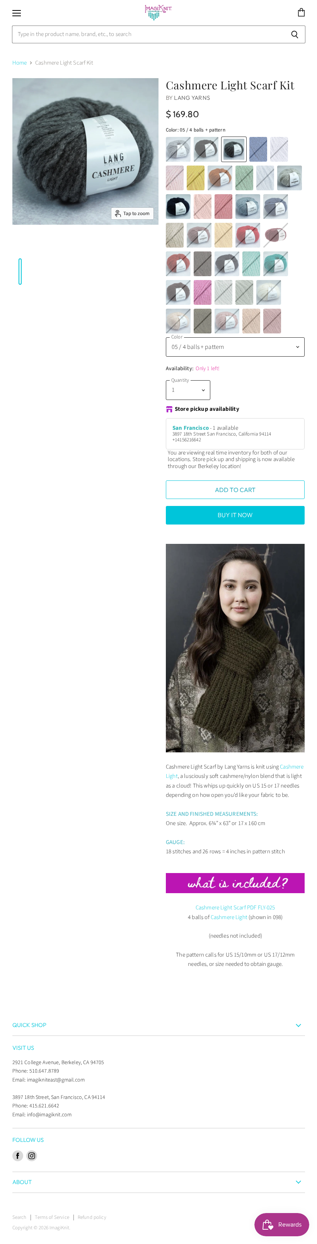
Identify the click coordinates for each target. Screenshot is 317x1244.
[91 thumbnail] (63, 244)
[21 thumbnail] (79, 244)
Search (19, 1217)
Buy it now (235, 515)
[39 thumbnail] (43, 244)
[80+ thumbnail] (153, 244)
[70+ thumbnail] (138, 244)
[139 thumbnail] (130, 244)
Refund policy (92, 1217)
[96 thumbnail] (126, 244)
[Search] (295, 34)
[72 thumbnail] (59, 244)
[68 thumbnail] (134, 244)
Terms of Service (52, 1217)
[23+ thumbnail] (98, 244)
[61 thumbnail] (24, 244)
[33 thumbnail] (71, 244)
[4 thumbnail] (142, 244)
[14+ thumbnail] (35, 244)
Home (19, 63)
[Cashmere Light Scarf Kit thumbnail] (12, 244)
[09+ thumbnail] (102, 244)
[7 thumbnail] (94, 244)
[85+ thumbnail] (106, 244)
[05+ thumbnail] (146, 244)
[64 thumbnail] (20, 244)
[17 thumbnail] (47, 244)
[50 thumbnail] (31, 244)
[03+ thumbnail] (67, 244)
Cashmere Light (229, 917)
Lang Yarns (192, 97)
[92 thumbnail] (51, 244)
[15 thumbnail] (28, 244)
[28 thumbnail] (122, 244)
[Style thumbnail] (16, 244)
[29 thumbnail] (118, 244)
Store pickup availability (207, 409)
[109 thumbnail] (110, 244)
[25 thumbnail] (86, 244)
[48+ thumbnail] (91, 244)
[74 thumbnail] (55, 244)
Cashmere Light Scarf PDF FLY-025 (235, 908)
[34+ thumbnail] (75, 244)
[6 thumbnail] (83, 244)
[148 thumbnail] (114, 244)
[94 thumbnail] (149, 244)
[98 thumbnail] (40, 244)
